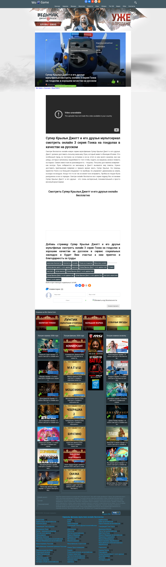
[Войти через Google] (95, 1)
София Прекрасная (43, 554)
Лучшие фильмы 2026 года (74, 336)
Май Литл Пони (104, 533)
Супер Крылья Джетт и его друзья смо (93, 267)
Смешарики (103, 552)
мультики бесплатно (54, 263)
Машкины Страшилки (107, 537)
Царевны (70, 562)
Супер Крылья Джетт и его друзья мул (80, 271)
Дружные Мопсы (105, 529)
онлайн (75, 263)
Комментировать (113, 306)
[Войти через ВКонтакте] (89, 1)
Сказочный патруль (43, 552)
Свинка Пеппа (104, 550)
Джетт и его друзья (54, 279)
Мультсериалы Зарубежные (109, 541)
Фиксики (102, 558)
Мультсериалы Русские (44, 544)
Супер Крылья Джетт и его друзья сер (60, 275)
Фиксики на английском (76, 558)
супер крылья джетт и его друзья (58, 267)
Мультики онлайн (100, 263)
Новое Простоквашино (75, 547)
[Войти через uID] (86, 1)
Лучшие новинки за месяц (116, 336)
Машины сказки (73, 537)
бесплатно (67, 263)
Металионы (71, 539)
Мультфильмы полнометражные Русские (51, 546)
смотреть (50, 271)
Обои (124, 6)
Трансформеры (104, 556)
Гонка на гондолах (86, 263)
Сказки (69, 550)
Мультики (82, 6)
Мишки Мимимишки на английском (49, 541)
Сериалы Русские (49, 328)
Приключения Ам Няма (44, 550)
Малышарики (41, 535)
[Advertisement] (83, 214)
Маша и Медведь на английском (110, 535)
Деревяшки (71, 529)
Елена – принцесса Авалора (46, 531)
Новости (90, 6)
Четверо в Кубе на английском (47, 562)
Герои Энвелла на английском (109, 523)
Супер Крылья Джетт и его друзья (65, 86)
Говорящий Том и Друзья (45, 526)
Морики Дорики (73, 541)
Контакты (132, 6)
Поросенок (103, 547)
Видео (118, 6)
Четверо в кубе (104, 560)
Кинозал (57, 6)
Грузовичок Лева (42, 529)
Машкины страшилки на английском (49, 539)
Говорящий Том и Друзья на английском (82, 525)
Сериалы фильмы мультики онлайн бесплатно (83, 517)
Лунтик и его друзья (43, 533)
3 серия (111, 267)
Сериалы (65, 6)
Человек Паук (72, 560)
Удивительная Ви (42, 558)
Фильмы (73, 6)
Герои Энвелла (72, 523)
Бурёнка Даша (41, 523)
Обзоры (103, 6)
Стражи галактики (74, 554)
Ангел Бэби (40, 520)
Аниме (69, 520)
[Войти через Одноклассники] (99, 1)
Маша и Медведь (73, 535)
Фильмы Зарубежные (121, 328)
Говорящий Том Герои (107, 526)
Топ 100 (111, 6)
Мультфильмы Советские (76, 544)
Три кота (39, 556)
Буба (69, 522)
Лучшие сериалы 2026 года (48, 336)
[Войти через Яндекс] (92, 1)
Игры (97, 6)
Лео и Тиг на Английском (108, 531)
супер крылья (60, 271)
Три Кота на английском (76, 556)
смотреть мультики (110, 275)
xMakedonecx (51, 84)
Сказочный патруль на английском (79, 552)
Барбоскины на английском (46, 522)
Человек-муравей (42, 560)
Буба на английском (106, 522)
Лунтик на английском (75, 533)
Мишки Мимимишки (106, 539)
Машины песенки (42, 537)
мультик (75, 267)
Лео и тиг (70, 531)
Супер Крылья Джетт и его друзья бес (88, 275)
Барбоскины (103, 520)
